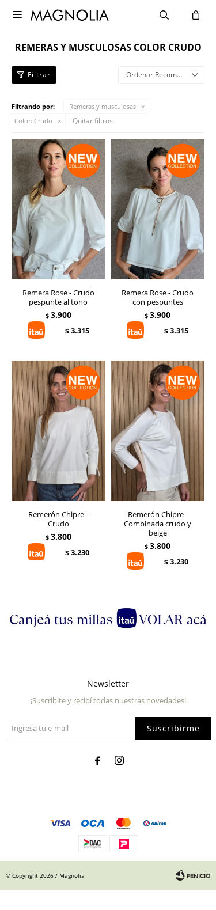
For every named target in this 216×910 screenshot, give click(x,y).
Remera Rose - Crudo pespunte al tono (58, 297)
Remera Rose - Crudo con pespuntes (158, 297)
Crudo (33, 120)
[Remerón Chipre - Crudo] (58, 431)
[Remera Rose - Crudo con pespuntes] (158, 209)
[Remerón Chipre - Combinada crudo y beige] (158, 431)
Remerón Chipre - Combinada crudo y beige (157, 523)
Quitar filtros (93, 121)
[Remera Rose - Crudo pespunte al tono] (58, 209)
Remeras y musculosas (102, 106)
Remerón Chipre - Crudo (58, 519)
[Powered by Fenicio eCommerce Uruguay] (193, 875)
